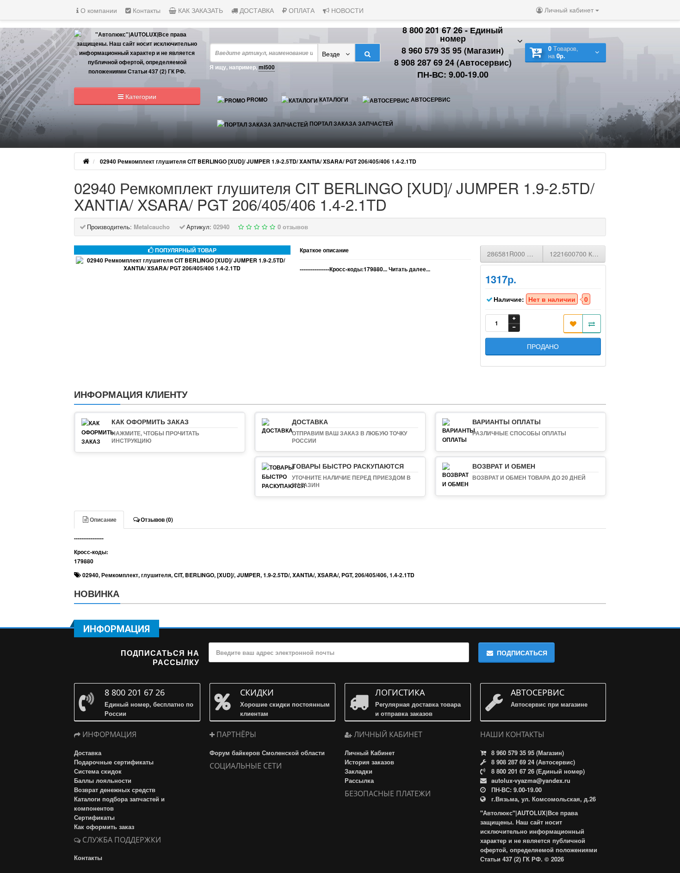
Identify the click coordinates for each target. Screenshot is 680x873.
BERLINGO (199, 575)
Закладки (358, 771)
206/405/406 (371, 575)
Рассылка (359, 780)
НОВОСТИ (346, 10)
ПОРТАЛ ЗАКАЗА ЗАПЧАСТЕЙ (350, 123)
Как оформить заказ (104, 826)
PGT (346, 575)
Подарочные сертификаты (114, 761)
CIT (178, 575)
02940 (90, 575)
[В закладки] (573, 323)
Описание (103, 519)
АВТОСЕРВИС (430, 99)
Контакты (146, 10)
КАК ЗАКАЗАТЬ (199, 10)
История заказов (369, 761)
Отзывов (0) (157, 519)
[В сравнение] (591, 323)
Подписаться (522, 652)
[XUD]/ (225, 575)
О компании (98, 10)
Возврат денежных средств (114, 789)
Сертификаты (94, 817)
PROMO (256, 99)
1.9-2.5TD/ (276, 575)
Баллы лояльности (102, 780)
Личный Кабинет (370, 752)
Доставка (87, 752)
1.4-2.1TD (401, 575)
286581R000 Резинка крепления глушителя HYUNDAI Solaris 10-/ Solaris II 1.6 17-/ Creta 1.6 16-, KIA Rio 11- (515, 253)
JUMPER (248, 575)
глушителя (156, 575)
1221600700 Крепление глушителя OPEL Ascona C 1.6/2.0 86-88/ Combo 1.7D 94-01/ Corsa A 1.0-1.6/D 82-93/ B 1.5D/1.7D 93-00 (578, 253)
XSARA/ (328, 575)
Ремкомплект (119, 575)
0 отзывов (293, 226)
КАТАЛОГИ (333, 99)
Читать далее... (409, 269)
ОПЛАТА (301, 10)
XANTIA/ (303, 575)
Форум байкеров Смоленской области (267, 752)
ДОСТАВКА (256, 10)
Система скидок (98, 771)
